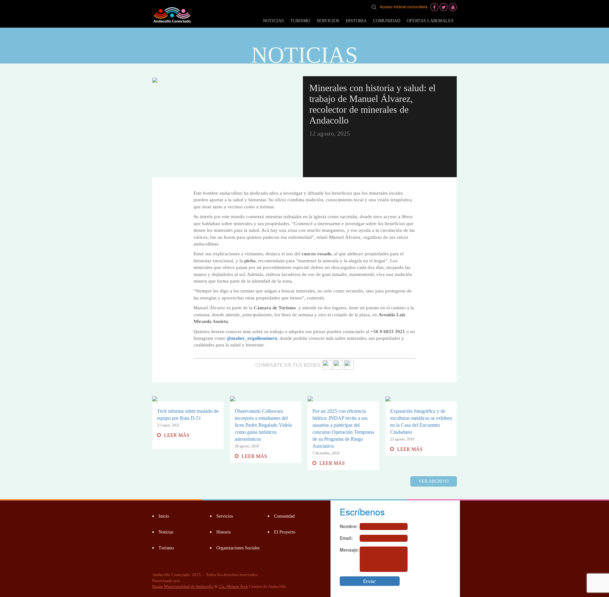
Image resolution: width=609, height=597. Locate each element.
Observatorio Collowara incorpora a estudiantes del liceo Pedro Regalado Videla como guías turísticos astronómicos (263, 425)
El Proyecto (284, 532)
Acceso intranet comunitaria (404, 6)
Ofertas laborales (430, 20)
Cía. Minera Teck (233, 586)
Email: (346, 538)
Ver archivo (434, 481)
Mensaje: (349, 550)
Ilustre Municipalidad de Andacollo (182, 586)
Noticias (273, 20)
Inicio (164, 516)
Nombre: (349, 526)
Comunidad (386, 20)
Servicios (328, 20)
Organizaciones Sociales (237, 548)
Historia (356, 20)
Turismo (300, 20)
